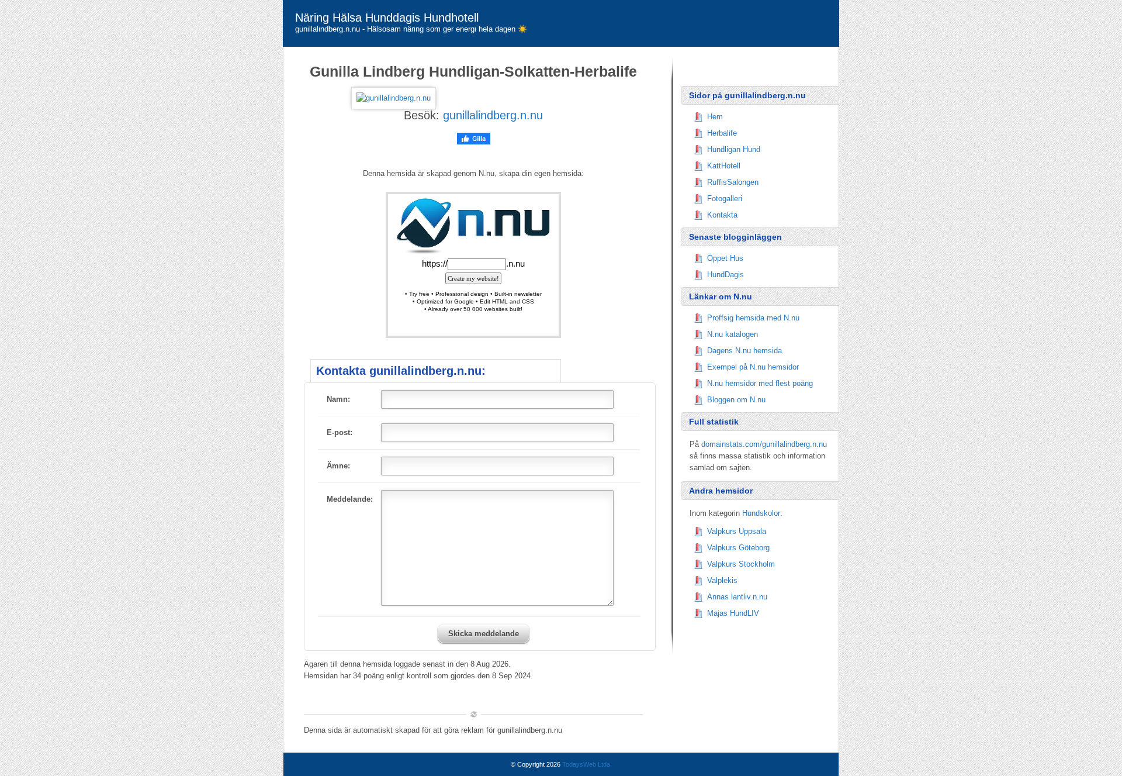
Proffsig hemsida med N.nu (753, 317)
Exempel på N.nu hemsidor (753, 367)
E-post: (339, 432)
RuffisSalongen (733, 182)
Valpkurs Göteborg (738, 547)
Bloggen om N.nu (736, 399)
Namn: (338, 399)
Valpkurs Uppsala (736, 531)
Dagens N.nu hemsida (744, 350)
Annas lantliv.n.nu (737, 596)
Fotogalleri (724, 198)
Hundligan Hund (733, 149)
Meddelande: (350, 499)
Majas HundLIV (733, 613)
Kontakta (722, 215)
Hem (715, 116)
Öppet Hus (725, 258)
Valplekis (722, 580)
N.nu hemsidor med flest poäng (760, 383)
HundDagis (725, 274)
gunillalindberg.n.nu (493, 115)
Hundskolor (761, 513)
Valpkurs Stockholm (741, 564)
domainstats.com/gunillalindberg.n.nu (764, 444)
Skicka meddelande (483, 633)
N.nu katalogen (732, 334)
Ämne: (338, 465)
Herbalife (722, 133)
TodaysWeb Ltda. (587, 764)
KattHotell (723, 165)
